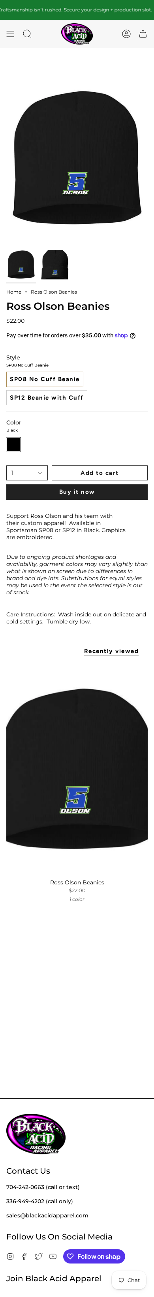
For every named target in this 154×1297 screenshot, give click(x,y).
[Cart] (143, 34)
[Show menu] (10, 34)
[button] (27, 34)
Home (13, 292)
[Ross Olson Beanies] (77, 769)
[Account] (126, 34)
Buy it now (77, 491)
